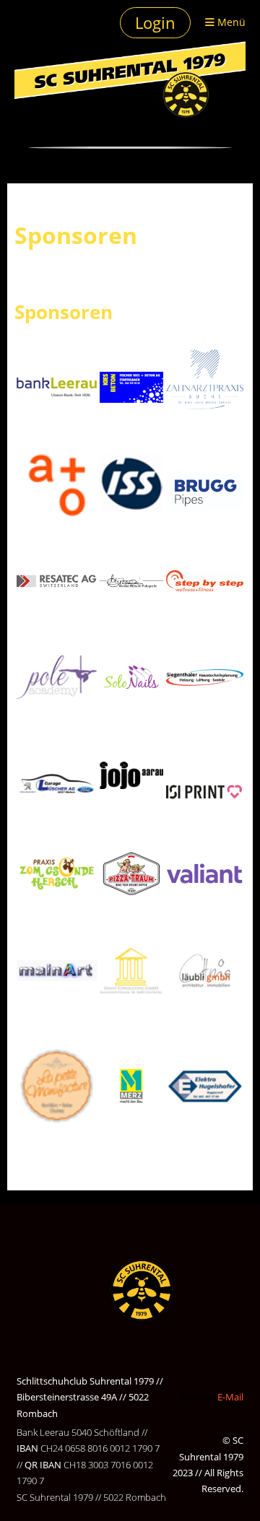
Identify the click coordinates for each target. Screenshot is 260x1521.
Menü (230, 22)
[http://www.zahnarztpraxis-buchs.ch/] (204, 379)
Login (155, 22)
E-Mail (230, 1396)
